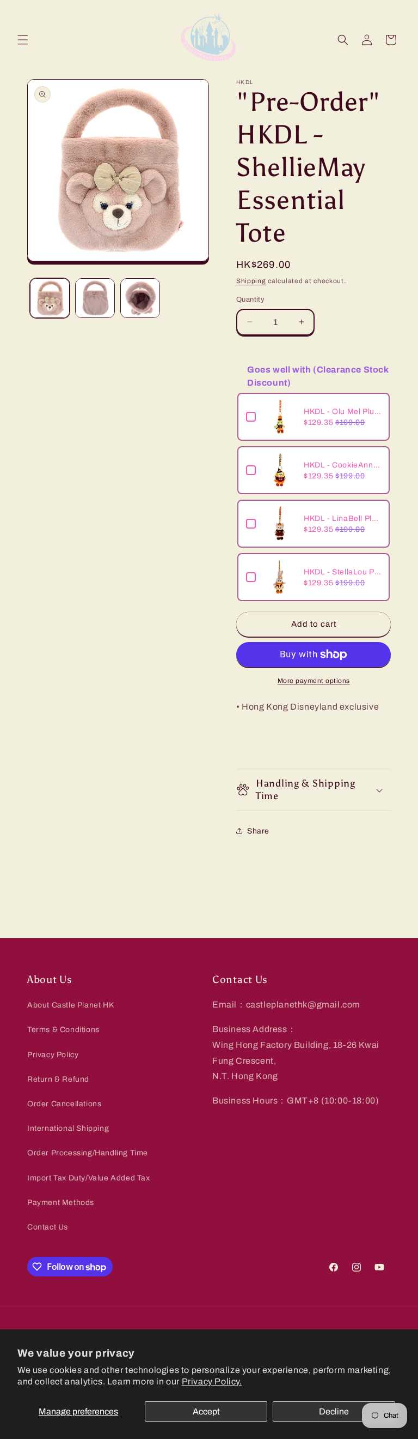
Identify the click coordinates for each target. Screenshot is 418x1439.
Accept (206, 1411)
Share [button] (258, 831)
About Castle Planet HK (70, 1005)
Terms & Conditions (63, 1030)
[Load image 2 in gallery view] (95, 298)
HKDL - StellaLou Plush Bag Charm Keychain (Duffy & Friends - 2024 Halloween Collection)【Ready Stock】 (342, 572)
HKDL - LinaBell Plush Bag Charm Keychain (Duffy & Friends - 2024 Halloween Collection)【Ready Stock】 (342, 518)
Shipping (251, 281)
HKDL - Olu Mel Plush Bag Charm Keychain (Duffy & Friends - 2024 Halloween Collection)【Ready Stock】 (342, 411)
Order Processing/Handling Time (87, 1153)
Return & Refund (58, 1079)
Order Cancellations (64, 1104)
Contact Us (47, 1227)
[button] (23, 40)
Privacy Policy (52, 1055)
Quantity (250, 299)
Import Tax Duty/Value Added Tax (88, 1178)
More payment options (314, 681)
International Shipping (68, 1128)
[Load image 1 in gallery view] (50, 298)
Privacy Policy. (212, 1381)
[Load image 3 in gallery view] (140, 298)
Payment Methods (60, 1202)
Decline (334, 1411)
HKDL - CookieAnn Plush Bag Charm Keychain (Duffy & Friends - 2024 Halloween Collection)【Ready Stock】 (342, 465)
